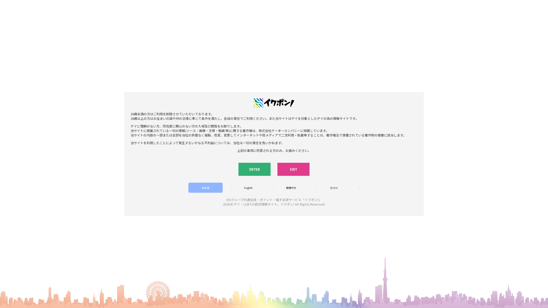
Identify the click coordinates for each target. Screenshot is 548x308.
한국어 (334, 188)
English (248, 188)
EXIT (293, 169)
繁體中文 (291, 188)
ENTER (254, 169)
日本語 (205, 188)
